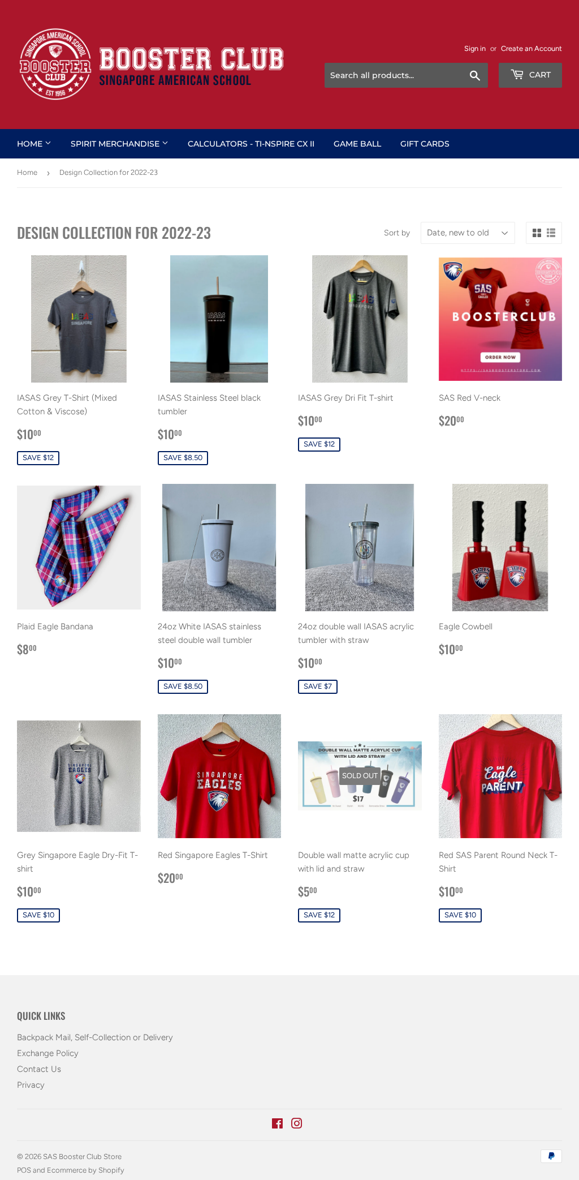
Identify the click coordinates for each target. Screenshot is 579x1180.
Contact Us (39, 1069)
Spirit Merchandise (116, 144)
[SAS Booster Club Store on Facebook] (277, 1125)
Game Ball (357, 144)
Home (31, 144)
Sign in (475, 48)
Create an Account (531, 48)
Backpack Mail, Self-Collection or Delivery (95, 1037)
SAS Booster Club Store (82, 1156)
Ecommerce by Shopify (85, 1170)
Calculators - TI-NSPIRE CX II (251, 144)
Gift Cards (425, 144)
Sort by (397, 233)
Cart (539, 75)
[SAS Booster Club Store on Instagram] (297, 1125)
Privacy (31, 1085)
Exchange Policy (48, 1053)
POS (24, 1170)
